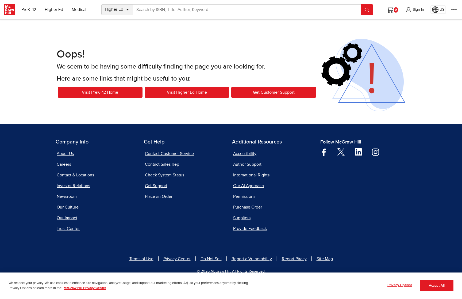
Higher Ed (54, 9)
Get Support (156, 186)
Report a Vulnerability (252, 259)
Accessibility (244, 154)
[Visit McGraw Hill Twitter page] (341, 151)
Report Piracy (294, 259)
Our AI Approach (248, 186)
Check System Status (164, 175)
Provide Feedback (250, 228)
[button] (414, 9)
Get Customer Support (274, 92)
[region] (231, 285)
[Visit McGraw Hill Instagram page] (375, 152)
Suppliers (242, 218)
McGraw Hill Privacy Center (85, 288)
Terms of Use (141, 259)
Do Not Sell (211, 259)
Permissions (244, 196)
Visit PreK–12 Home (100, 92)
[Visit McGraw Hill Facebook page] (324, 152)
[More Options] (454, 9)
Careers (64, 164)
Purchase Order (247, 207)
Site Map (325, 259)
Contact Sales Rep (162, 164)
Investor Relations (73, 186)
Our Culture (68, 207)
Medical (79, 9)
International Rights (251, 175)
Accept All (437, 285)
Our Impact (67, 218)
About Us (65, 154)
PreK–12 (28, 9)
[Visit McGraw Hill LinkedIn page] (358, 152)
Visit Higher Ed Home (187, 92)
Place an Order (158, 196)
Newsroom (67, 196)
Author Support (247, 164)
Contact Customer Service (169, 154)
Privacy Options (399, 285)
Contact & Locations (75, 175)
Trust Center (68, 228)
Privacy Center (177, 259)
